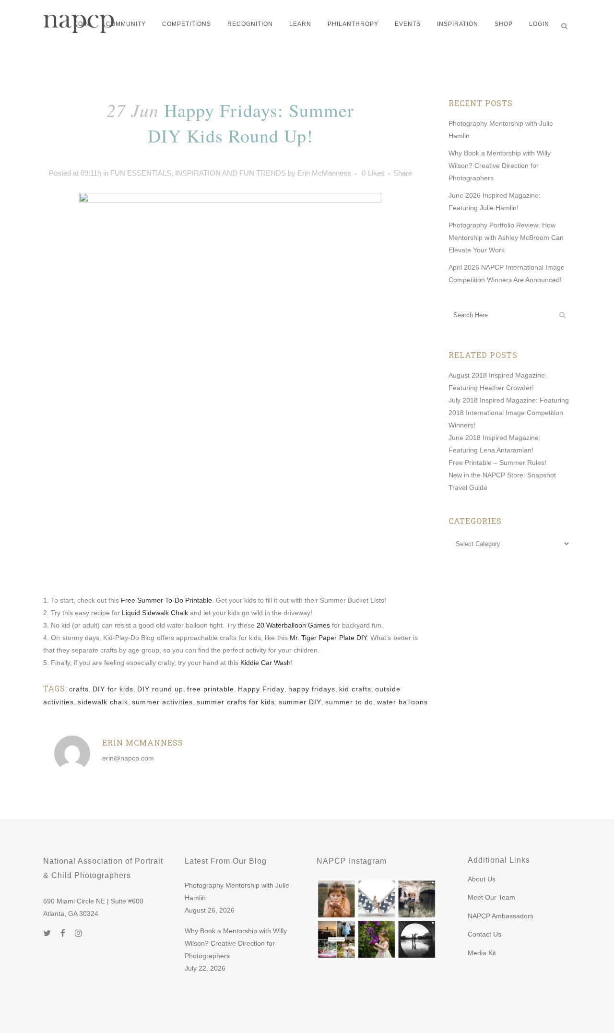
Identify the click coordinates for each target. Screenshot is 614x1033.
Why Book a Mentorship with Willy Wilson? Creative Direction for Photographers (500, 165)
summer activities (162, 702)
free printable (210, 689)
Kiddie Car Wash (265, 662)
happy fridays (311, 689)
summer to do (349, 702)
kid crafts (355, 689)
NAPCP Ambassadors (500, 916)
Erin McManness (324, 173)
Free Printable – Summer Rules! (497, 462)
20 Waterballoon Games (293, 625)
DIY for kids (113, 689)
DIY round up (160, 689)
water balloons (402, 702)
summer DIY (300, 702)
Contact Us (484, 934)
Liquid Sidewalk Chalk (155, 613)
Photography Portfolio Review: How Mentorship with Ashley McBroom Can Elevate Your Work (506, 237)
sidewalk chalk (103, 702)
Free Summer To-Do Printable (166, 600)
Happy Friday (261, 689)
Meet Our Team (491, 897)
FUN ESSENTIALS (140, 173)
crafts (79, 689)
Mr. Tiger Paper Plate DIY (328, 637)
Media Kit (482, 953)
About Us (482, 879)
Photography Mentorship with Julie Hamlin (237, 891)
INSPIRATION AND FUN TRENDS (230, 173)
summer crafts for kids (236, 702)
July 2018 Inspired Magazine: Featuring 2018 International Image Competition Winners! (509, 412)
